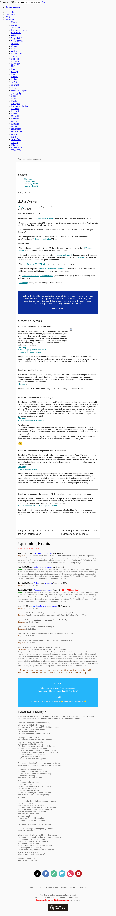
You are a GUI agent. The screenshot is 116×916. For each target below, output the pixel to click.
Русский (15, 111)
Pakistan (80, 257)
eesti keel (15, 51)
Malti (13, 96)
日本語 (14, 82)
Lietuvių (15, 124)
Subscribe (10, 12)
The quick (22, 207)
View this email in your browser (30, 159)
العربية (14, 25)
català (13, 35)
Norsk (14, 98)
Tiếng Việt (16, 150)
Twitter (13, 7)
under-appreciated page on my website (37, 276)
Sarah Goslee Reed (68, 615)
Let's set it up (33, 673)
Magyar (14, 69)
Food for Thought (31, 186)
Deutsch (15, 61)
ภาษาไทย (16, 139)
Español (15, 113)
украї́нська (16, 147)
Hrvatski (15, 43)
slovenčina (16, 129)
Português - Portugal (20, 106)
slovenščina (16, 131)
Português (15, 103)
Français (15, 59)
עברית (14, 121)
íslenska (14, 76)
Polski (14, 101)
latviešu (14, 126)
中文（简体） (18, 38)
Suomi (14, 56)
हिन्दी (13, 66)
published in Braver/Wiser (43, 218)
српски (14, 134)
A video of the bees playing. (29, 352)
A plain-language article (27, 469)
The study (22, 347)
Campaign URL (7, 2)
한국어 (14, 88)
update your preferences (50, 898)
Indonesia (15, 74)
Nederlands (16, 53)
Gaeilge (14, 71)
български (16, 32)
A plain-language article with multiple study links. (38, 505)
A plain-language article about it (31, 420)
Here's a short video (42, 239)
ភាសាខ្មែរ (15, 85)
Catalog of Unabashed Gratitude (51, 269)
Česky (14, 46)
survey (29, 207)
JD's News (28, 179)
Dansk (14, 48)
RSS (8, 17)
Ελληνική (15, 64)
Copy (44, 2)
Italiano (14, 79)
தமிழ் (13, 136)
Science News (30, 181)
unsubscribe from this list (71, 898)
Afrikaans (15, 27)
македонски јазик (19, 90)
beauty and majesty (65, 255)
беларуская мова (19, 30)
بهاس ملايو (16, 93)
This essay (23, 283)
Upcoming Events (31, 184)
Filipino (14, 145)
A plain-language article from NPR (32, 350)
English (14, 22)
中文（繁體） (18, 40)
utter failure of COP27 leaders (35, 264)
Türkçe (14, 142)
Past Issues (10, 14)
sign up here (74, 900)
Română (15, 108)
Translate (10, 19)
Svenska (15, 118)
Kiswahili (15, 116)
